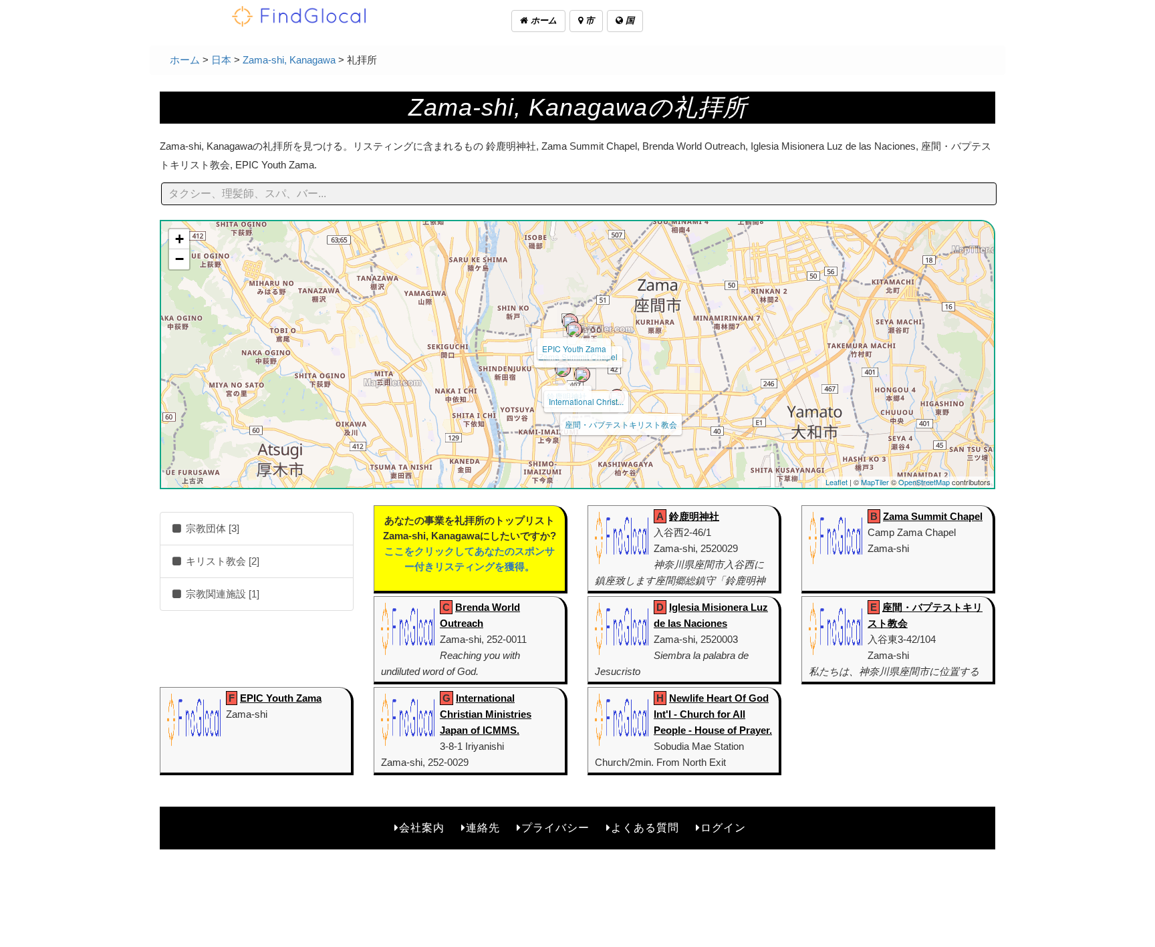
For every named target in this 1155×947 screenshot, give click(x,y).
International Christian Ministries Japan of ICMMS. (485, 714)
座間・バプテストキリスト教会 (621, 424)
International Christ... (586, 401)
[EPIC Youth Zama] (570, 321)
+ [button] (179, 239)
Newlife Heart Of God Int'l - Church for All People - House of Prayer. (713, 714)
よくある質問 (645, 827)
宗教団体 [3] (211, 528)
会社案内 (421, 827)
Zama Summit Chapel (933, 516)
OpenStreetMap (924, 482)
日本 (221, 59)
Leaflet (836, 482)
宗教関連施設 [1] (221, 593)
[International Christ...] (582, 374)
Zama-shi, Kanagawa (289, 59)
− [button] (179, 259)
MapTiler (875, 482)
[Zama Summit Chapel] (574, 329)
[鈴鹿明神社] (563, 369)
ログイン (723, 827)
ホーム (542, 20)
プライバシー (555, 827)
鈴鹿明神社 (694, 516)
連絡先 (483, 827)
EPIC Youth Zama (574, 348)
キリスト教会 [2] (221, 561)
